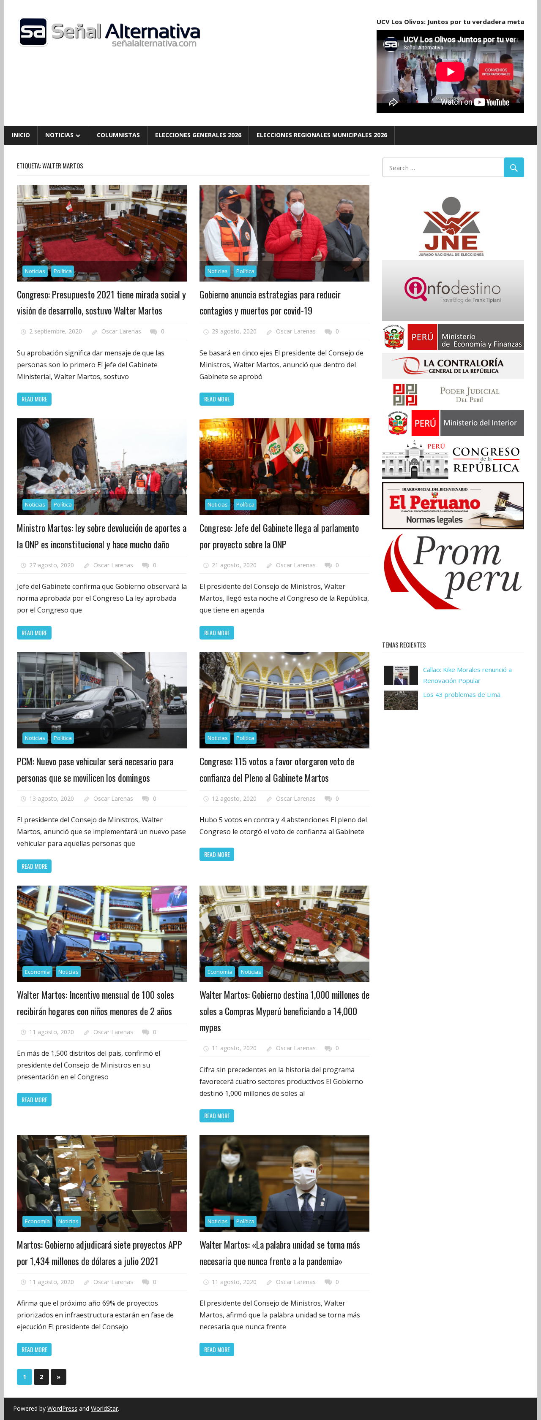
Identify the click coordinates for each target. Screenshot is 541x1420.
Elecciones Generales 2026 (198, 135)
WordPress (62, 1408)
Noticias (59, 135)
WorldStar (104, 1408)
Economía (37, 972)
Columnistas (118, 135)
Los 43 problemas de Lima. (462, 694)
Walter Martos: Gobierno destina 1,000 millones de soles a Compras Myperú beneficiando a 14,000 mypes (284, 1011)
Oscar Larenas (121, 331)
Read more (34, 398)
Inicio (21, 135)
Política (63, 271)
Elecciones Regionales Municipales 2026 (322, 135)
